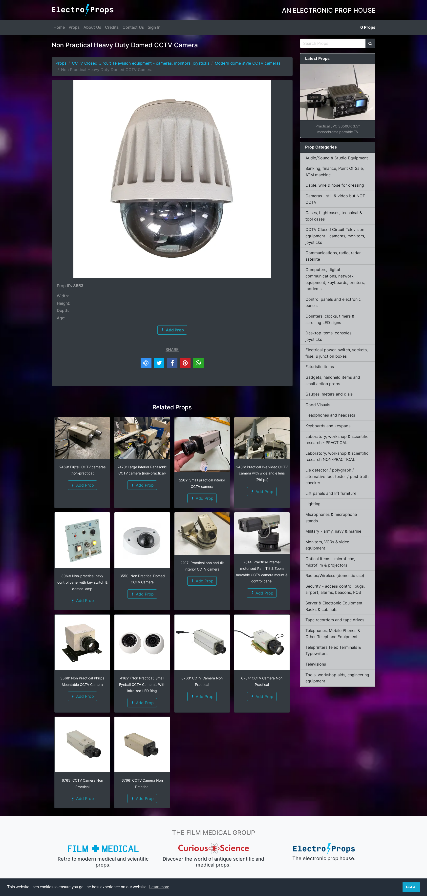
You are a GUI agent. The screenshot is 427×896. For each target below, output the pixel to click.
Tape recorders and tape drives (334, 619)
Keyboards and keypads (327, 425)
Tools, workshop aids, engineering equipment (337, 678)
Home (59, 27)
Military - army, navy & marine (333, 531)
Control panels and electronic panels (333, 302)
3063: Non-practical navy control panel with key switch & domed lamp (82, 582)
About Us (92, 27)
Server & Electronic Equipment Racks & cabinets (334, 606)
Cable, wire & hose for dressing (334, 185)
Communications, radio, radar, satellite (333, 256)
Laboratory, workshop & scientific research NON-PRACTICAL (336, 456)
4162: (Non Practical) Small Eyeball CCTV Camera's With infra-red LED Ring (142, 684)
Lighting (312, 503)
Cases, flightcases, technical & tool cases (333, 216)
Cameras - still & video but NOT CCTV (335, 199)
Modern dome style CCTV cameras (247, 63)
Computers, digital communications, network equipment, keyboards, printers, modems (335, 279)
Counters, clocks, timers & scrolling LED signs (329, 319)
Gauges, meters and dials (329, 394)
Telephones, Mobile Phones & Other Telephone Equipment (332, 633)
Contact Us (133, 27)
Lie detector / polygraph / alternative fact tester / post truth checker (336, 476)
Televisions (315, 664)
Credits (112, 27)
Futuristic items (319, 366)
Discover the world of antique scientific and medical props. (213, 862)
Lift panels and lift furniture (330, 493)
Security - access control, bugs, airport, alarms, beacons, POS (335, 589)
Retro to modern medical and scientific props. (103, 862)
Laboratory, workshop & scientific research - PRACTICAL (336, 439)
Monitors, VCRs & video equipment (327, 545)
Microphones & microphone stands (331, 517)
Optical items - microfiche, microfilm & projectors (330, 562)
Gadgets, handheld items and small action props (332, 380)
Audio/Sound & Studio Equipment (336, 157)
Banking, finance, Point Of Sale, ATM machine (334, 171)
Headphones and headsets (330, 415)
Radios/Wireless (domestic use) (334, 575)
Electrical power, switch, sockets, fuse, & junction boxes (336, 353)
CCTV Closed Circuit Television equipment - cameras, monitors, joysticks (140, 63)
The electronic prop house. (324, 858)
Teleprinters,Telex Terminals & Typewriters (333, 650)
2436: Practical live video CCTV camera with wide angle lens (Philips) (262, 473)
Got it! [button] (411, 887)
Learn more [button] (159, 887)
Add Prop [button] (84, 485)
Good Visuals (317, 404)
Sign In (154, 27)
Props (74, 27)
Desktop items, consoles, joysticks (328, 336)
